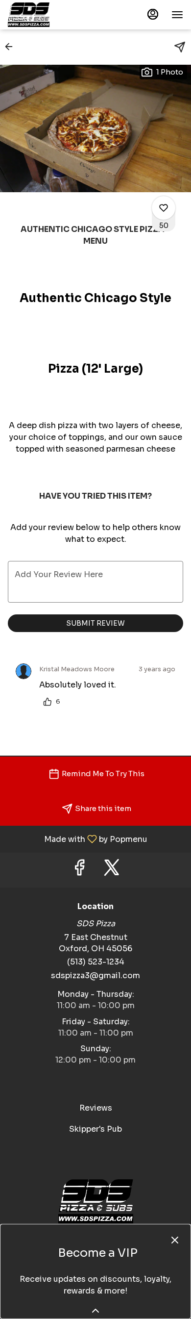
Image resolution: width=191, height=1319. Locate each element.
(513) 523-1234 (95, 962)
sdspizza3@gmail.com (95, 975)
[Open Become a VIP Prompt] (95, 1311)
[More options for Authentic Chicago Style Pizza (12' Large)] (163, 208)
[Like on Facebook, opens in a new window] (79, 870)
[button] (12, 46)
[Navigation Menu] (177, 14)
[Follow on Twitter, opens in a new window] (111, 870)
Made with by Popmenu (77, 838)
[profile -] (153, 14)
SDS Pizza (95, 1201)
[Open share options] (179, 47)
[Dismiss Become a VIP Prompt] (175, 1240)
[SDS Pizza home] (52, 14)
